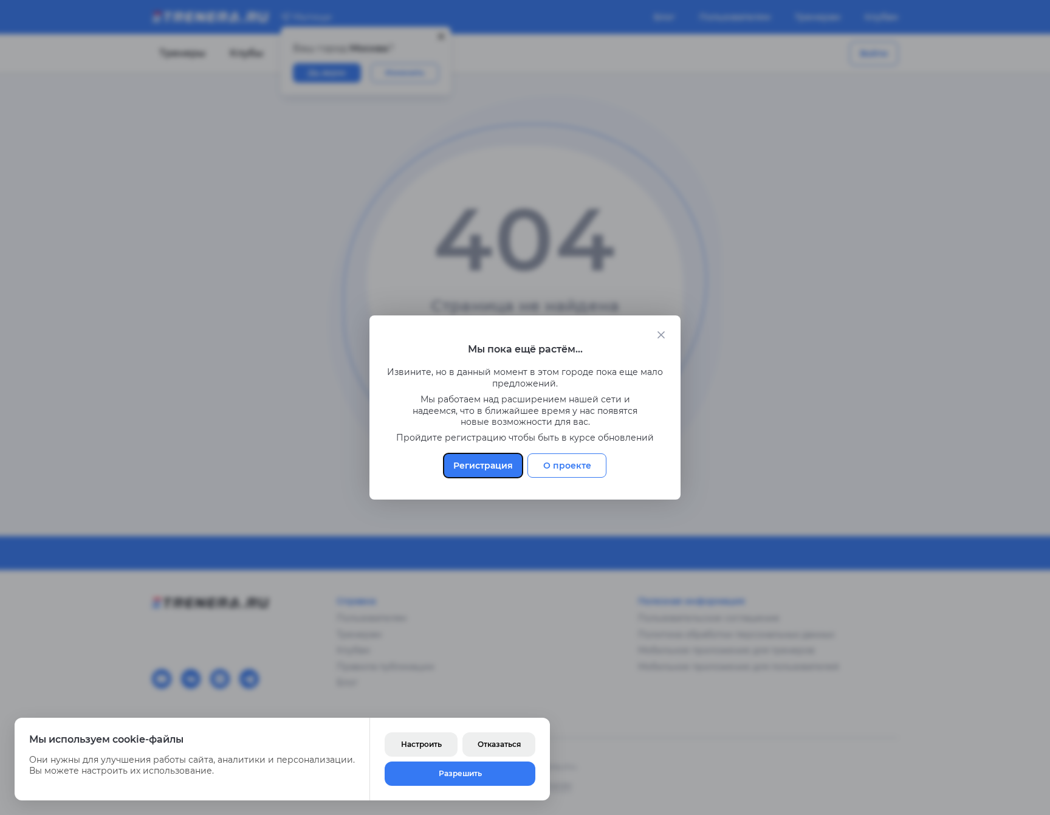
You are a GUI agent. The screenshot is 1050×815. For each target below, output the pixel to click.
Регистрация (483, 465)
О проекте (567, 465)
